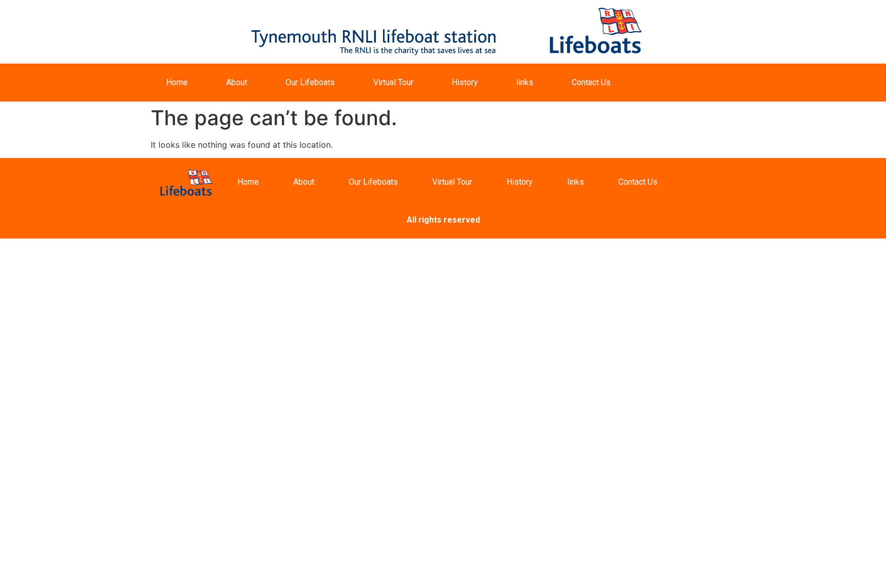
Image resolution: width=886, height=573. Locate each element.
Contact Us (591, 82)
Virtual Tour (393, 82)
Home (177, 82)
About (236, 82)
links (524, 82)
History (465, 82)
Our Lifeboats (310, 82)
